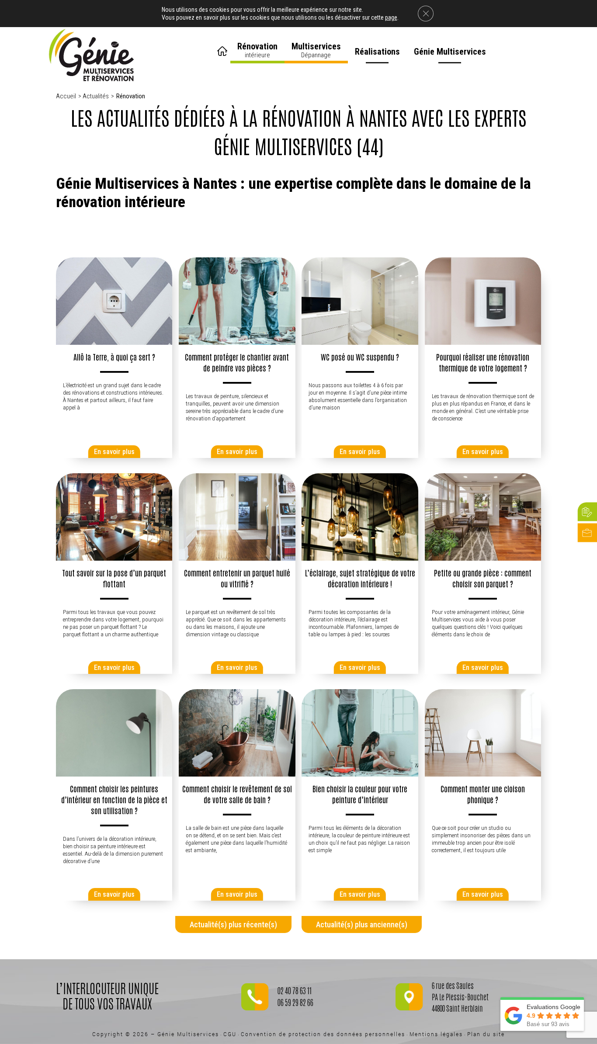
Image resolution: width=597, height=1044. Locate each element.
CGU (229, 1033)
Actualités (96, 96)
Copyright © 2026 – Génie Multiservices (155, 1033)
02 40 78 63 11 (295, 992)
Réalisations (377, 51)
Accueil (223, 48)
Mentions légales (436, 1033)
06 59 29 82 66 (295, 1004)
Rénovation (257, 50)
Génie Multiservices (450, 51)
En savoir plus (114, 451)
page (391, 17)
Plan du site (486, 1033)
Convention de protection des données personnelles (323, 1033)
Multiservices (316, 50)
